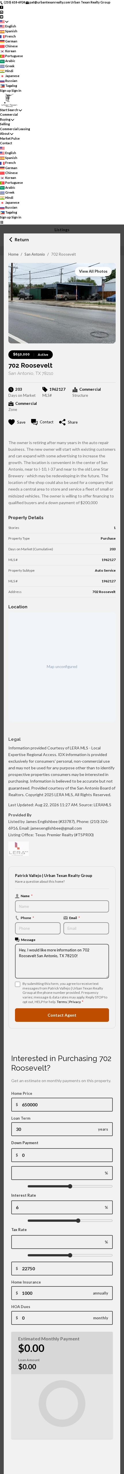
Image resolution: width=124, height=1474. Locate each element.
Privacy (74, 1002)
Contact (6, 143)
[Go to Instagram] (1, 12)
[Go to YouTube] (1, 16)
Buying (5, 119)
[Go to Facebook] (1, 7)
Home (13, 254)
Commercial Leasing (15, 129)
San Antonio (35, 254)
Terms (62, 1002)
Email (74, 918)
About (5, 133)
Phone (27, 918)
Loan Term (20, 1118)
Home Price (21, 1093)
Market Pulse (10, 138)
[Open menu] (1, 222)
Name (27, 896)
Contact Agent (62, 1015)
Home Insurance (26, 1282)
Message (28, 940)
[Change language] (4, 21)
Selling (5, 124)
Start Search (9, 110)
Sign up (5, 90)
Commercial (9, 114)
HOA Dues (20, 1306)
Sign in (16, 90)
